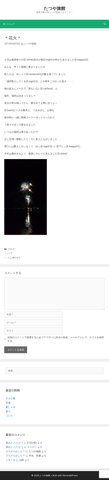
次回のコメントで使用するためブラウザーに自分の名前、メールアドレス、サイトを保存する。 (55, 339)
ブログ (11, 249)
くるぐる (10, 460)
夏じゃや (10, 407)
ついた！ (10, 415)
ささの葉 (10, 398)
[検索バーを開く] (105, 24)
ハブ (10, 253)
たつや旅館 (54, 8)
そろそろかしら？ (15, 451)
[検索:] (54, 370)
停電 (8, 402)
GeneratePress (70, 475)
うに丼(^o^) (14, 257)
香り (8, 411)
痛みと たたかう (14, 442)
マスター (32, 447)
